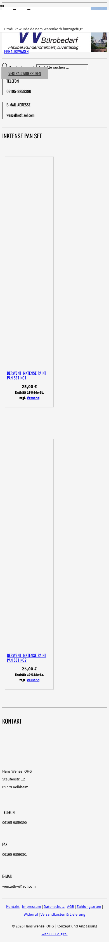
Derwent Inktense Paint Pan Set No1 (26, 375)
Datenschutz (54, 906)
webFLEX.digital (55, 934)
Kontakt (13, 906)
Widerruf (31, 914)
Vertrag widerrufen (24, 73)
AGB (70, 906)
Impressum (31, 906)
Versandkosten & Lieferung (63, 914)
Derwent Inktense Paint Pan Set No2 (26, 657)
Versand (33, 397)
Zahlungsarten (89, 906)
